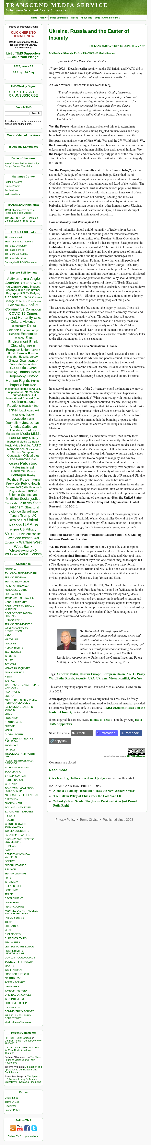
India (33, 385)
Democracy (18, 325)
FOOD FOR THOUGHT (17, 974)
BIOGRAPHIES (13, 594)
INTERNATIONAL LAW (17, 767)
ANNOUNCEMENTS (16, 590)
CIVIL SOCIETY (13, 934)
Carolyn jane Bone (15, 1047)
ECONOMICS (12, 890)
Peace (31, 471)
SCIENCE (10, 861)
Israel (12, 410)
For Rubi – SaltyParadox (18, 1038)
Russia (32, 491)
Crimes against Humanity (22, 315)
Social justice (30, 499)
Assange (11, 289)
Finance (22, 353)
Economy (18, 337)
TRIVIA (8, 921)
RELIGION (10, 869)
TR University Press (15, 258)
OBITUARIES (12, 986)
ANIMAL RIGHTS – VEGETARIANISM (15, 952)
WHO (33, 550)
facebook (132, 733)
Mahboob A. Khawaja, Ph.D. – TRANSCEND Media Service (82, 53)
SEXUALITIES (12, 942)
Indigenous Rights (16, 388)
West (37, 542)
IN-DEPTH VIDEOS (15, 999)
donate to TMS (100, 719)
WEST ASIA (11, 784)
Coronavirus (14, 309)
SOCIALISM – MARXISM (18, 807)
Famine (35, 349)
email (81, 733)
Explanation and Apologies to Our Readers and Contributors (23, 1070)
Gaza (13, 360)
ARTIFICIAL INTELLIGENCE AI (21, 795)
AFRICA (9, 660)
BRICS (24, 293)
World (23, 554)
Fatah (12, 353)
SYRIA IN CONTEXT (15, 775)
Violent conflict (31, 534)
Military (22, 438)
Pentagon (18, 475)
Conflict (32, 305)
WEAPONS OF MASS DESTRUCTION (16, 630)
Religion (22, 487)
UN (23, 520)
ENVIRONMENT (13, 803)
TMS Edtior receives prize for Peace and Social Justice (20, 211)
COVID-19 (17, 313)
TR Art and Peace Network (19, 241)
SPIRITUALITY (12, 978)
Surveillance (30, 511)
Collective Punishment (28, 301)
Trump (25, 516)
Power (25, 479)
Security (81, 678)
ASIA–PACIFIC (12, 691)
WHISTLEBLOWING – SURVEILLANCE (16, 825)
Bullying (35, 293)
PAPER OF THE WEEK (17, 585)
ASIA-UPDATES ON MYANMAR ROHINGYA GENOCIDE (22, 701)
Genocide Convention (23, 364)
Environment (18, 342)
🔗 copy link (58, 741)
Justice (27, 423)
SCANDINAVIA (13, 771)
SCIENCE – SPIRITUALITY (19, 961)
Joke (32, 418)
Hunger (36, 380)
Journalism (13, 422)
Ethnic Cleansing (25, 343)
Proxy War (13, 483)
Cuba (37, 317)
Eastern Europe (30, 330)
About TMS (86, 18)
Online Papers (12, 186)
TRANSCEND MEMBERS (18, 624)
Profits (36, 479)
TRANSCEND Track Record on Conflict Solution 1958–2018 (21, 219)
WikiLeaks (11, 554)
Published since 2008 (118, 819)
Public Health (30, 483)
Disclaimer (10, 1106)
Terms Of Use (12, 1102)
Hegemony (17, 376)
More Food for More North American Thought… (22, 1050)
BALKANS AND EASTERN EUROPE (110, 46)
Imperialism (19, 385)
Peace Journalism (59, 18)
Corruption (33, 309)
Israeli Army (18, 414)
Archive (44, 18)
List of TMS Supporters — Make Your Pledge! (23, 55)
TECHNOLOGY (13, 652)
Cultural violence (23, 321)
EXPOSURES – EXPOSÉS (19, 811)
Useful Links (11, 1097)
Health (35, 372)
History (32, 376)
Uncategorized (12, 1007)
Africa (25, 278)
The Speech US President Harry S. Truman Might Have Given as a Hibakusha (23, 1079)
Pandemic (18, 471)
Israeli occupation (23, 416)
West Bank (23, 546)
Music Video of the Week (18, 1022)
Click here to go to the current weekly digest (78, 778)
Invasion (27, 405)
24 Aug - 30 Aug (23, 72)
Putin (60, 678)
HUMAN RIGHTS (14, 647)
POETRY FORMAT (15, 982)
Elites (29, 337)
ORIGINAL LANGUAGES (18, 994)
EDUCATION (11, 718)
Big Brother (33, 289)
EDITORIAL (11, 569)
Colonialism (16, 305)
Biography (12, 293)
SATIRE (9, 850)
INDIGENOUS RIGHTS (17, 831)
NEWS (8, 676)
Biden (21, 289)
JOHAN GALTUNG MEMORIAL (21, 573)
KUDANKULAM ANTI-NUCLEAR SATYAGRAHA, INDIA (22, 912)
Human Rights (18, 380)
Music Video (12, 445)
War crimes (23, 538)
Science (14, 494)
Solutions (25, 503)
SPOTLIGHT (11, 745)
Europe (31, 345)
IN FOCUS (10, 656)
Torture (14, 515)
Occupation (14, 455)
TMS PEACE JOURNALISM (19, 598)
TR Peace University (16, 245)
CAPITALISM (11, 799)
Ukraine (14, 520)
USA (28, 524)
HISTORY (10, 815)
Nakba (25, 445)
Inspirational (15, 392)
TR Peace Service (14, 250)
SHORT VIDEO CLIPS (16, 1003)
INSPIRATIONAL (13, 970)
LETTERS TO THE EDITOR (19, 946)
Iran (36, 405)
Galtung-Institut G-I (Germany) (21, 262)
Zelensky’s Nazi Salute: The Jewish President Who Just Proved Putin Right (95, 803)
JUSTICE (10, 680)
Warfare (25, 542)
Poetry (31, 475)
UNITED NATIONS (14, 780)
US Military (28, 529)
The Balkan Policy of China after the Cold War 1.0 (87, 796)
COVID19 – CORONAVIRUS (20, 957)
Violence (12, 533)
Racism (10, 487)
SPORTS (9, 966)
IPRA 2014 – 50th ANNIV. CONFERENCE (18, 1017)
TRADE (9, 894)
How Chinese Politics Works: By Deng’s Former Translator (22, 165)
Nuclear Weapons (23, 452)
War (11, 538)
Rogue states (17, 491)
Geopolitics (19, 368)
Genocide (29, 360)
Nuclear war (32, 449)
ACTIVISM (10, 664)
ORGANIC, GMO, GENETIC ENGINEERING (19, 840)
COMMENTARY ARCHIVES (19, 1011)
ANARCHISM (12, 902)
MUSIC (8, 930)
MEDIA (8, 730)
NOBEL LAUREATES (16, 602)
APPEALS (10, 749)
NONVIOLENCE (13, 620)
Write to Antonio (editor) (107, 18)
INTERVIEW (11, 882)
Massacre (12, 433)
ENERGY (10, 696)
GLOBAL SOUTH (14, 734)
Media (25, 434)
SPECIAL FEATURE (15, 865)
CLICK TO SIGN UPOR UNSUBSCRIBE (23, 93)
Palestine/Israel (23, 467)
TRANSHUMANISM (15, 873)
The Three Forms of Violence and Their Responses (23, 1060)
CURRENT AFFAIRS (16, 938)
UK (33, 515)
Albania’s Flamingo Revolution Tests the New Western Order (93, 790)
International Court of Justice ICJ (25, 393)
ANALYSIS (10, 643)
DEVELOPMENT (14, 898)
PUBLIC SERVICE (14, 917)
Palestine (29, 463)
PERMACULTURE (14, 906)
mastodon (108, 733)
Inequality (35, 388)
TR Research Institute (16, 254)
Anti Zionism (13, 286)
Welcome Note (12, 194)
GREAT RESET (13, 886)
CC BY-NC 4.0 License (136, 756)
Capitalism (13, 297)
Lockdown (29, 430)
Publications (11, 190)
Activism (13, 279)
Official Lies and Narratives (25, 457)
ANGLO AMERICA (14, 672)
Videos (74, 18)
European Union (17, 350)
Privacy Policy (12, 1110)
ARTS (8, 877)
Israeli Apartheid (29, 410)
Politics (13, 479)
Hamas (24, 372)
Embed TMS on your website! (23, 1136)
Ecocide (14, 333)
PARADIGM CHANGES (17, 835)
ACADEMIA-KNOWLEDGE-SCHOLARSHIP (19, 789)
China (27, 297)
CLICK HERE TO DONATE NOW (23, 34)
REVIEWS (10, 846)
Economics (29, 334)
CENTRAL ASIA (13, 722)
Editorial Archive (13, 182)
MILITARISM (11, 639)
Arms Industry (31, 286)
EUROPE (10, 726)
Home (34, 18)
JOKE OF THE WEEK (16, 990)
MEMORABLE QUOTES (17, 668)
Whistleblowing (19, 550)
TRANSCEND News (15, 577)
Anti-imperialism (30, 283)
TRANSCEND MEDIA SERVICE (57, 5)
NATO (36, 445)
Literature (16, 430)
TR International (13, 237)
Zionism (35, 554)
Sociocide (11, 503)
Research (35, 487)
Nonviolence (16, 449)
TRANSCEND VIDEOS (17, 581)
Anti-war (62, 674)
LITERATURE (12, 926)
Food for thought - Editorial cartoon (23, 355)
